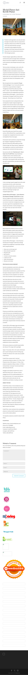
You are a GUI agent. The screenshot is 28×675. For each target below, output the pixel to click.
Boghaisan (18, 673)
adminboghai (6, 14)
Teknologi (18, 14)
